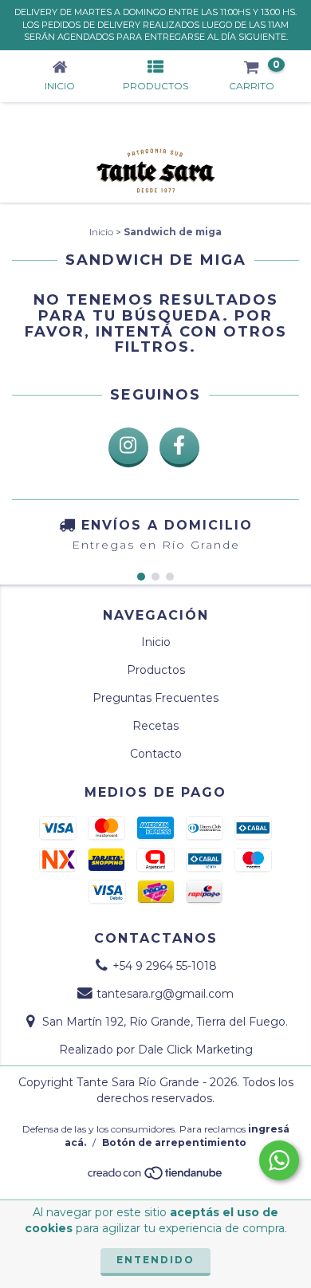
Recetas (155, 726)
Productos (156, 670)
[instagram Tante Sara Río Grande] (128, 447)
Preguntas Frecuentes (155, 698)
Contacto (156, 753)
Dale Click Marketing (195, 1049)
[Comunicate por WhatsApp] (279, 1160)
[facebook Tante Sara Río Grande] (179, 447)
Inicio (101, 232)
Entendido (155, 1260)
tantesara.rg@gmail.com (165, 994)
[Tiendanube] (156, 1177)
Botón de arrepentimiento (174, 1142)
